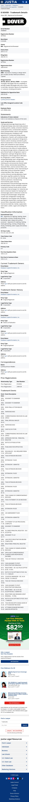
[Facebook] (11, 778)
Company (14, 788)
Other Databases (7, 765)
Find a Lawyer (5, 718)
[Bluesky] (18, 778)
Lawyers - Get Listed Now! (14, 730)
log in (6, 284)
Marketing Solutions (8, 769)
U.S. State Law (6, 762)
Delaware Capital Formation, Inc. (10, 268)
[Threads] (16, 778)
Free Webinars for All (8, 668)
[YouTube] (9, 778)
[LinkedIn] (7, 778)
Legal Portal (14, 785)
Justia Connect (14, 782)
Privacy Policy (14, 796)
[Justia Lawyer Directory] (22, 778)
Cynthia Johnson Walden (8, 99)
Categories (15, 5)
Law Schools (6, 754)
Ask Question (14, 661)
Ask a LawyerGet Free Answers (7, 653)
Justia (2, 5)
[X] (20, 778)
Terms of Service (14, 793)
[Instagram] (13, 778)
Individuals (5, 747)
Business (5, 750)
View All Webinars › (14, 703)
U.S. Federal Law (7, 758)
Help (14, 790)
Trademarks (8, 5)
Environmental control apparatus (9, 7)
